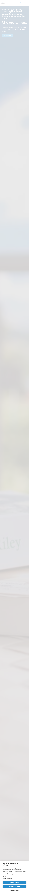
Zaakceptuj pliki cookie (14, 882)
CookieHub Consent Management (17, 893)
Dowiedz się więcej (7, 878)
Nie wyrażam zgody (14, 886)
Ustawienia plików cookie (14, 890)
